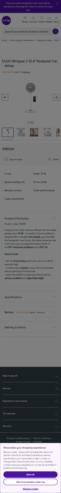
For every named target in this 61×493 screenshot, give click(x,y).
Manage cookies (30, 489)
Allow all (30, 474)
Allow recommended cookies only (30, 482)
